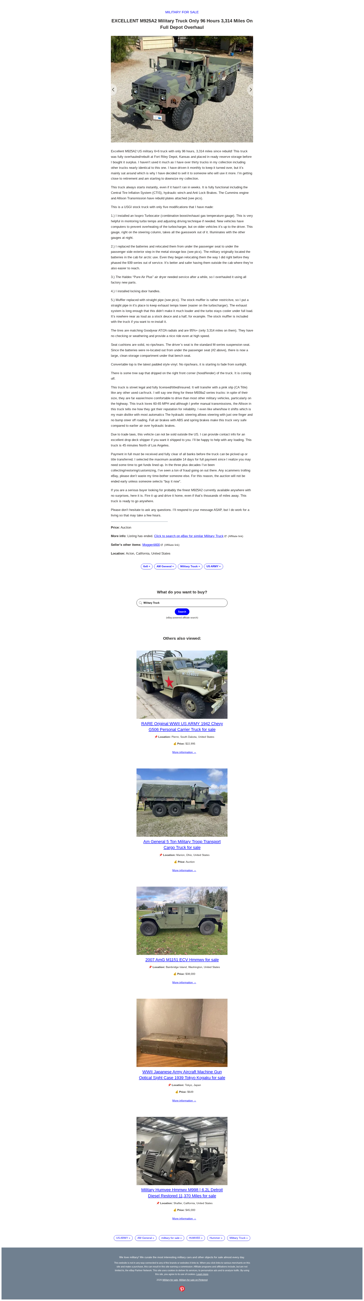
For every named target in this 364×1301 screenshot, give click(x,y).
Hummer (215, 1237)
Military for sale (182, 12)
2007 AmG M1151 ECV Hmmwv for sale (182, 959)
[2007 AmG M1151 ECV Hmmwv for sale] (182, 953)
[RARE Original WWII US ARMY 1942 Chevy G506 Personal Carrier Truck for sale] (182, 717)
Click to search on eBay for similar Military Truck (189, 536)
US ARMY (212, 566)
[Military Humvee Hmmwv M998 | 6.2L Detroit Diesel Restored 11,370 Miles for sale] (182, 1184)
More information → (184, 752)
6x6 (145, 566)
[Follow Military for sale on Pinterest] (182, 1290)
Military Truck (189, 566)
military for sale (170, 1237)
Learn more (202, 1274)
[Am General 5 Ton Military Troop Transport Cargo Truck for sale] (182, 835)
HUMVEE (194, 1237)
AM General (164, 566)
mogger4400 (151, 545)
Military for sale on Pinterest (193, 1280)
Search (182, 611)
